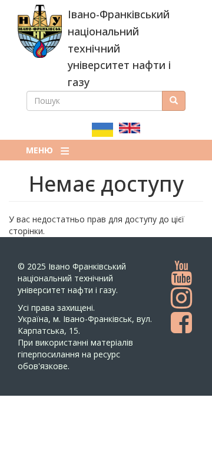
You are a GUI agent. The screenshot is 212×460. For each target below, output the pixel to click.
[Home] (40, 31)
